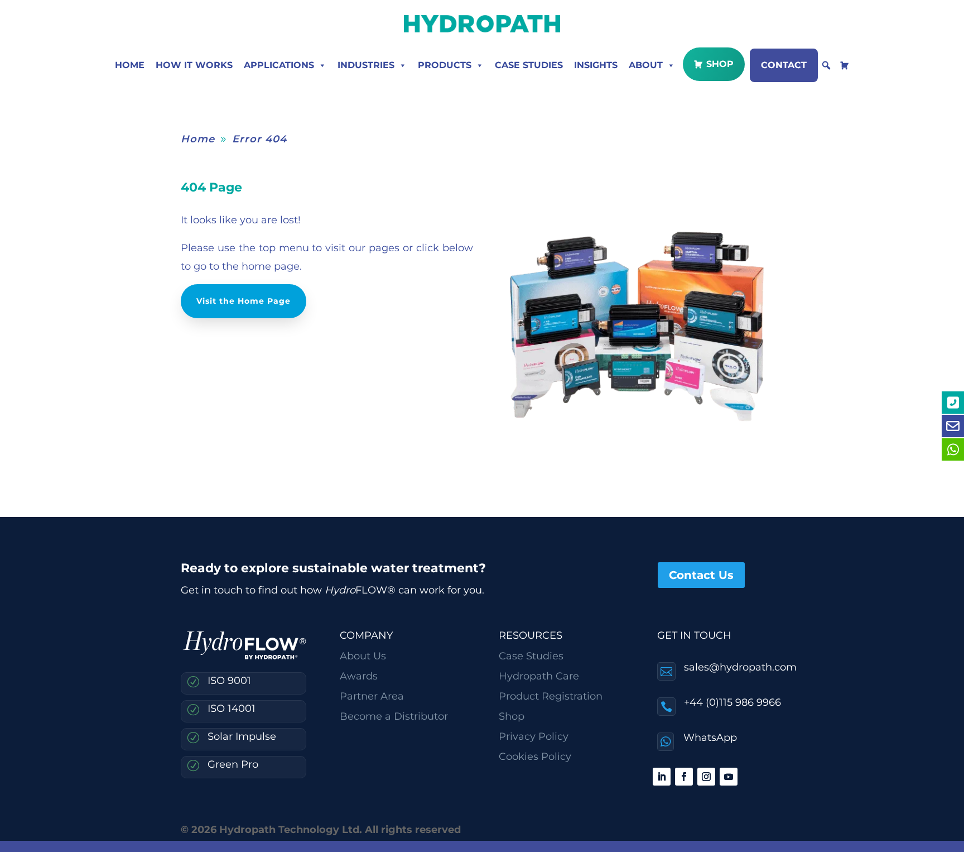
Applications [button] (279, 65)
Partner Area (372, 696)
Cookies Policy (535, 756)
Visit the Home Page (243, 301)
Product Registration (550, 696)
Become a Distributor (394, 716)
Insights (596, 65)
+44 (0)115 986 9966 (732, 702)
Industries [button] (366, 65)
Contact (784, 65)
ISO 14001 (232, 708)
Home (129, 65)
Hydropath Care (539, 676)
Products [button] (444, 65)
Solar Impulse (242, 736)
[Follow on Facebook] (684, 777)
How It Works (194, 65)
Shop (720, 64)
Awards (359, 676)
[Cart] (845, 65)
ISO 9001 (229, 680)
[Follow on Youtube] (729, 777)
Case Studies (529, 65)
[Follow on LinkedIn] (662, 777)
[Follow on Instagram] (706, 777)
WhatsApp (710, 737)
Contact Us (701, 575)
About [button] (646, 65)
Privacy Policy (533, 736)
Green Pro (233, 764)
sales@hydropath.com (740, 667)
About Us (363, 656)
